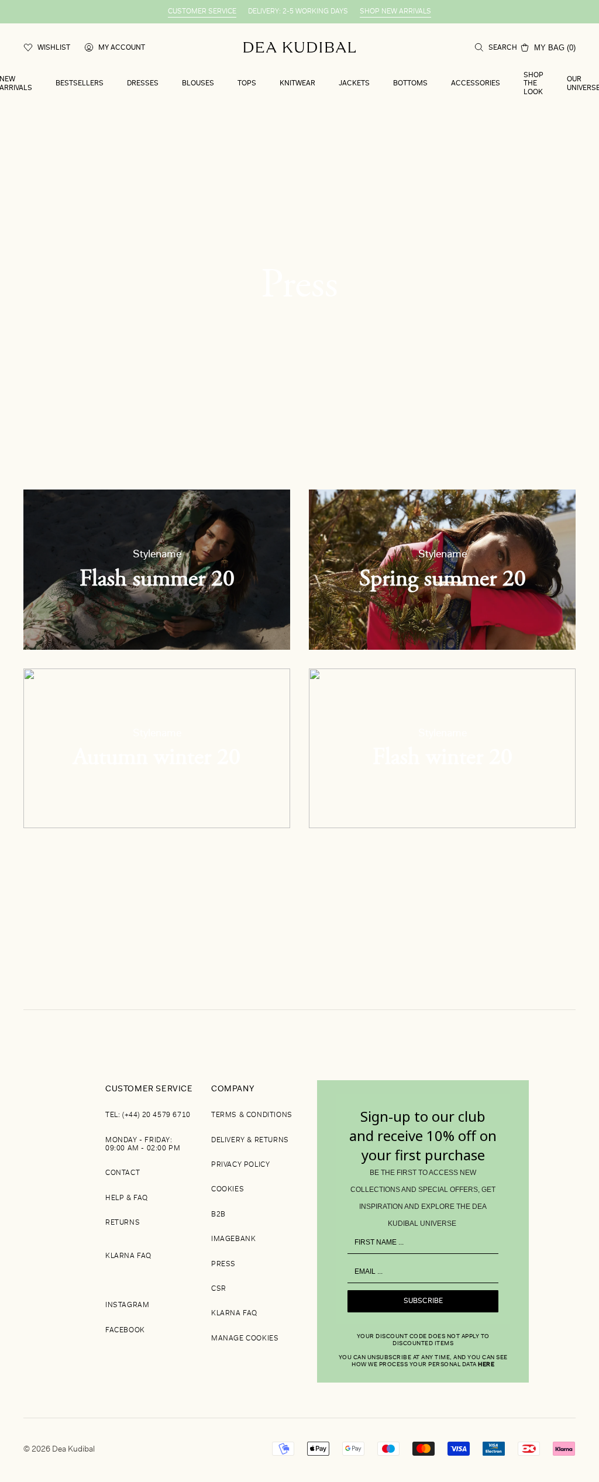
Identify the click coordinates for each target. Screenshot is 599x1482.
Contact (122, 1173)
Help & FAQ (126, 1198)
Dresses (143, 83)
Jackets (354, 83)
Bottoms (410, 83)
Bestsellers (80, 83)
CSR (218, 1289)
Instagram (127, 1305)
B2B (218, 1214)
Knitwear (297, 83)
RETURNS (122, 1222)
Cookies (227, 1189)
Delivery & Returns (250, 1140)
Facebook (125, 1330)
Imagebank (233, 1239)
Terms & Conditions (251, 1115)
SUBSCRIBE (423, 1301)
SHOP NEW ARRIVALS (395, 11)
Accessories (475, 83)
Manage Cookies (244, 1338)
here (486, 1365)
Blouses (198, 83)
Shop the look (533, 84)
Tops (246, 83)
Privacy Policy (240, 1165)
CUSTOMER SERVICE (202, 11)
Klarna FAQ (128, 1256)
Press (223, 1264)
